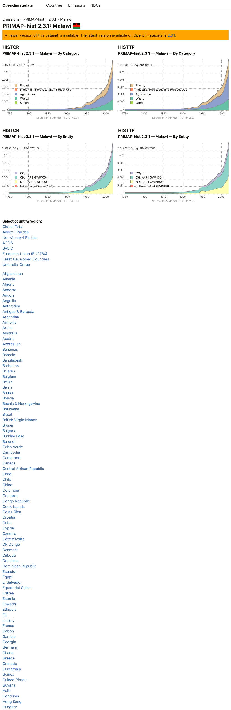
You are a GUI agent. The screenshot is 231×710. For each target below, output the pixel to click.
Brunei (7, 425)
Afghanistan (12, 273)
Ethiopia (9, 609)
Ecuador (9, 571)
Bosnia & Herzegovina (21, 403)
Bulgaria (9, 430)
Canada (9, 463)
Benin (7, 387)
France (8, 625)
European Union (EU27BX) (24, 253)
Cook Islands (13, 506)
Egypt (7, 577)
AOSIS (7, 243)
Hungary (9, 707)
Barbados (10, 365)
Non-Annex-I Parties (19, 237)
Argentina (10, 317)
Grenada (9, 663)
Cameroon (11, 457)
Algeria (8, 284)
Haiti (6, 690)
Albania (8, 279)
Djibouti (9, 555)
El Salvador (12, 582)
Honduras (10, 696)
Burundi (8, 441)
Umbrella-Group (16, 264)
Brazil (7, 414)
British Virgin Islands (19, 420)
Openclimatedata (17, 5)
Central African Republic (23, 468)
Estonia (8, 598)
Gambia (9, 636)
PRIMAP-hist (33, 19)
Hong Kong (11, 701)
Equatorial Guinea (17, 587)
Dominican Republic (19, 566)
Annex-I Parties (15, 232)
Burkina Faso (13, 436)
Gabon (8, 631)
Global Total (12, 226)
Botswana (10, 409)
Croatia (8, 517)
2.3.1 (52, 19)
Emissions (76, 5)
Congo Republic (16, 501)
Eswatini (9, 604)
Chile (6, 479)
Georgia (9, 642)
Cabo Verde (12, 447)
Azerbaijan (11, 344)
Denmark (10, 550)
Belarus (8, 371)
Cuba (7, 522)
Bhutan (8, 392)
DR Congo (11, 544)
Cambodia (11, 452)
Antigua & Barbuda (18, 311)
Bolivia (8, 398)
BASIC (7, 248)
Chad (7, 474)
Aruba (7, 327)
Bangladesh (12, 360)
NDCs (95, 5)
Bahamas (10, 349)
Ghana (7, 652)
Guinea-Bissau (14, 680)
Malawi (66, 19)
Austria (8, 338)
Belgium (9, 376)
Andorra (9, 290)
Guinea (8, 674)
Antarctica (11, 306)
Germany (10, 647)
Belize (7, 382)
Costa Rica (11, 512)
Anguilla (9, 300)
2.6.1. (172, 35)
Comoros (10, 495)
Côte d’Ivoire (13, 539)
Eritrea (8, 593)
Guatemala (11, 669)
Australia (9, 333)
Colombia (10, 490)
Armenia (9, 322)
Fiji (4, 615)
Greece (8, 658)
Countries (54, 5)
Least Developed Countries (25, 259)
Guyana (8, 685)
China (7, 485)
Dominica (10, 560)
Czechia (9, 533)
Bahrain (8, 355)
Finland (8, 620)
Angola (8, 295)
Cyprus (8, 528)
